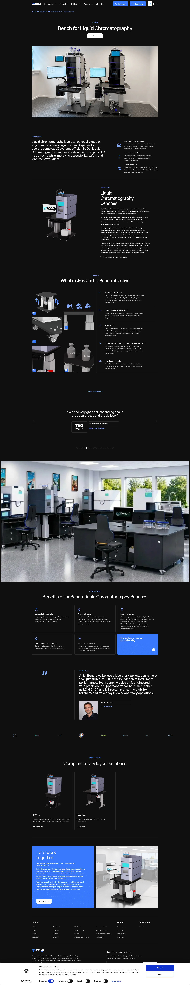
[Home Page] (36, 4)
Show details (116, 981)
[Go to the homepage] (38, 950)
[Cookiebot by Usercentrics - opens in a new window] (26, 981)
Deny (160, 974)
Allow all (160, 968)
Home (34, 11)
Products (43, 11)
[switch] (70, 981)
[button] (77, 448)
